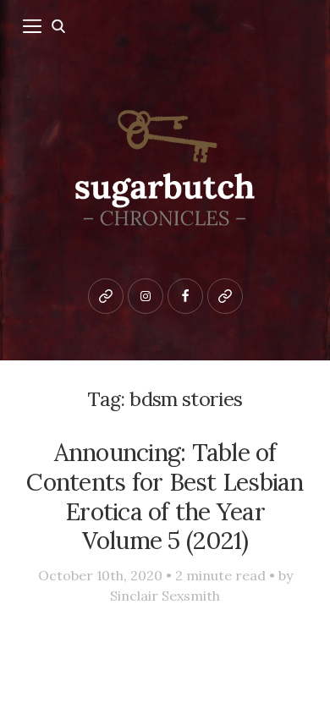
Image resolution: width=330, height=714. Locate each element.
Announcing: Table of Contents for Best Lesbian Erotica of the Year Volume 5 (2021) (164, 496)
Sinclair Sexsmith (165, 595)
